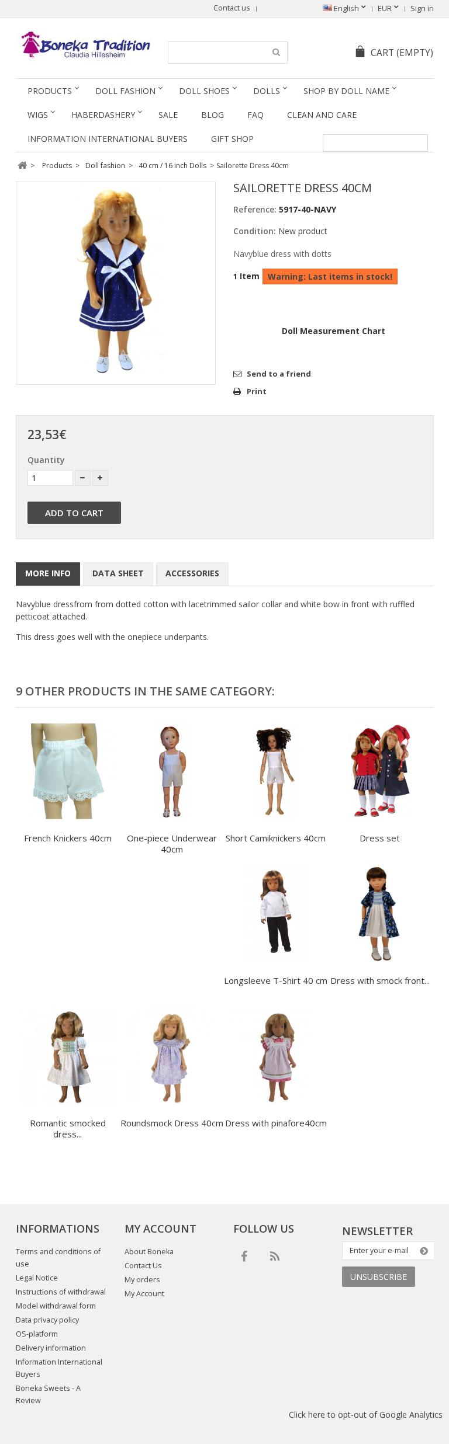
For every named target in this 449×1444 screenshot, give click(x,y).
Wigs (37, 114)
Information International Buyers (107, 138)
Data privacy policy (47, 1320)
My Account (144, 1294)
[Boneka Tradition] (84, 45)
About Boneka (149, 1252)
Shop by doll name (346, 90)
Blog (212, 114)
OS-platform (37, 1334)
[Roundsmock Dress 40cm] (172, 1057)
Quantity (46, 459)
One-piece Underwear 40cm (172, 843)
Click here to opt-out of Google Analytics (366, 1414)
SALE (168, 114)
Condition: (254, 230)
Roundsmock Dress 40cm (171, 1123)
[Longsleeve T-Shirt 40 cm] (276, 915)
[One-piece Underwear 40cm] (172, 772)
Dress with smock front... (380, 980)
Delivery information (51, 1348)
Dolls (266, 90)
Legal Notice (37, 1278)
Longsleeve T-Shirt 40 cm (275, 980)
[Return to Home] (22, 165)
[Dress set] (380, 772)
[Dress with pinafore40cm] (276, 1057)
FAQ (255, 114)
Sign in (422, 8)
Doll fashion (125, 90)
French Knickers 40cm (68, 838)
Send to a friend (279, 373)
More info (48, 573)
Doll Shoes (204, 90)
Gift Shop (232, 138)
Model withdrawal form (56, 1306)
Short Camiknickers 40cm (276, 838)
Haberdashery (103, 114)
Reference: (255, 209)
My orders (142, 1280)
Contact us (231, 8)
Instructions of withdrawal (61, 1292)
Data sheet (118, 573)
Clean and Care (322, 114)
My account (160, 1229)
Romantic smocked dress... (68, 1128)
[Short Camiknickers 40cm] (276, 772)
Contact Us (143, 1266)
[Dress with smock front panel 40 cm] (380, 915)
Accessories (192, 573)
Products (49, 90)
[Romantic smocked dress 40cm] (68, 1057)
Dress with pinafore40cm (276, 1123)
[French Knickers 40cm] (68, 772)
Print (257, 391)
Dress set (380, 838)
